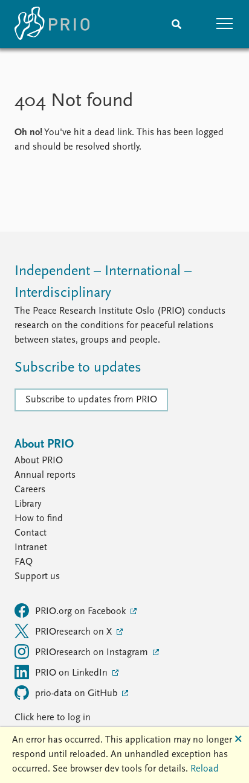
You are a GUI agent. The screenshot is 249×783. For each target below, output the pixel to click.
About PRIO (39, 461)
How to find (39, 519)
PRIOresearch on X (74, 632)
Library (28, 504)
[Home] (52, 24)
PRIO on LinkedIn (72, 673)
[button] (225, 24)
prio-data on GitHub (77, 694)
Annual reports (45, 475)
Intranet (31, 548)
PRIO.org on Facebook (81, 612)
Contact (31, 533)
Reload (204, 769)
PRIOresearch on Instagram (92, 653)
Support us (37, 577)
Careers (30, 490)
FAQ (24, 562)
